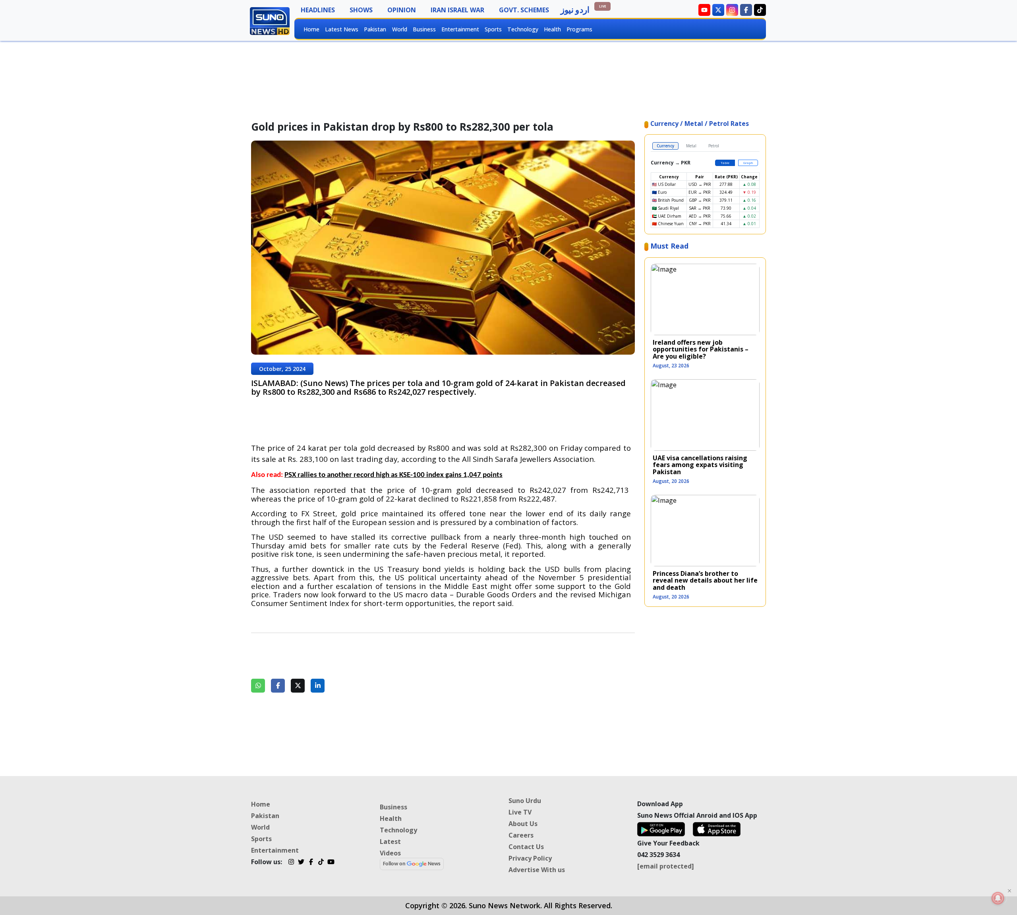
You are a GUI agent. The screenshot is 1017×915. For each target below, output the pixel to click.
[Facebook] (311, 863)
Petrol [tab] (713, 146)
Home (311, 29)
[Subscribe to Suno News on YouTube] (704, 10)
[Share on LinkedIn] (318, 686)
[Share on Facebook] (278, 686)
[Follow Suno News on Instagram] (732, 10)
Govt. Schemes (524, 10)
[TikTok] (321, 863)
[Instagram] (291, 863)
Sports (493, 29)
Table (725, 162)
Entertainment (460, 29)
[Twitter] (301, 863)
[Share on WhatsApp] (258, 686)
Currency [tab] (665, 146)
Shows (361, 10)
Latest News (341, 29)
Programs (579, 29)
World (399, 29)
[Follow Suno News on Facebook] (746, 10)
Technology (522, 29)
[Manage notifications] (998, 898)
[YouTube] (331, 863)
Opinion (401, 10)
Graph (748, 162)
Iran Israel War (457, 10)
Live (602, 6)
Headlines (318, 10)
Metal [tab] (691, 146)
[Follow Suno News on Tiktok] (760, 10)
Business (424, 29)
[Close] (1009, 891)
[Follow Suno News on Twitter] (718, 10)
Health (552, 29)
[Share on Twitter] (298, 686)
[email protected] (665, 866)
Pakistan (375, 29)
